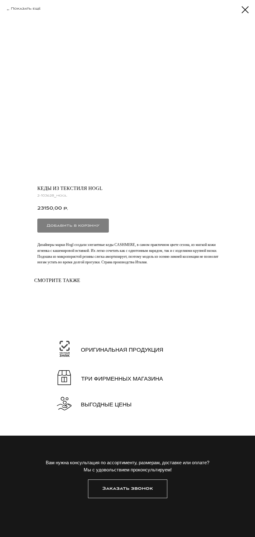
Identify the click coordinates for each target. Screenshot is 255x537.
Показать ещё (26, 9)
